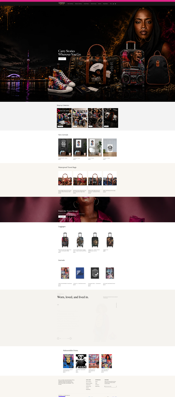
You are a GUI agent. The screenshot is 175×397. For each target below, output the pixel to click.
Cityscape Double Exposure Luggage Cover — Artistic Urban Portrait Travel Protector (79, 250)
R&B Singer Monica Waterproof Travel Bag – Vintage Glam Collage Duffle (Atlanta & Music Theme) (79, 191)
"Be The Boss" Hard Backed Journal (109, 283)
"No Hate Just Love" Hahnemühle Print (92, 368)
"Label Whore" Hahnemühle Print (80, 368)
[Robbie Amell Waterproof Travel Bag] (110, 180)
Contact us (97, 382)
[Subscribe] (116, 384)
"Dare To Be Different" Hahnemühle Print (105, 368)
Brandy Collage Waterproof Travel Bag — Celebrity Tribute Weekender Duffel (65, 191)
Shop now (62, 58)
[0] (115, 4)
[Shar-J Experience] (61, 4)
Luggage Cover (105, 249)
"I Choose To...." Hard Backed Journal (79, 283)
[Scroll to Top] (173, 392)
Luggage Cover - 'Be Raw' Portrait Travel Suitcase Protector (94, 250)
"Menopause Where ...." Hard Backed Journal (94, 284)
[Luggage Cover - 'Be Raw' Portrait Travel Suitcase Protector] (95, 239)
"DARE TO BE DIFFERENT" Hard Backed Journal (65, 284)
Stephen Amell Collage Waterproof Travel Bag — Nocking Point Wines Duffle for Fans (94, 191)
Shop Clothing (62, 216)
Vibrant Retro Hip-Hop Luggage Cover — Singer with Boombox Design (64, 250)
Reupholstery (105, 3)
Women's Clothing (78, 3)
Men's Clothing (70, 3)
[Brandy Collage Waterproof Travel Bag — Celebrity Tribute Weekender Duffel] (65, 180)
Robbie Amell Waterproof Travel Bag (109, 190)
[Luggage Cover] (110, 239)
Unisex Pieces (86, 3)
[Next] (120, 148)
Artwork (99, 3)
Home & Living (93, 3)
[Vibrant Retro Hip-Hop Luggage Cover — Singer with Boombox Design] (65, 239)
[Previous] (55, 148)
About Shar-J (97, 383)
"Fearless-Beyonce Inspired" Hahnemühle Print (68, 368)
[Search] (111, 4)
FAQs (96, 380)
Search (96, 379)
